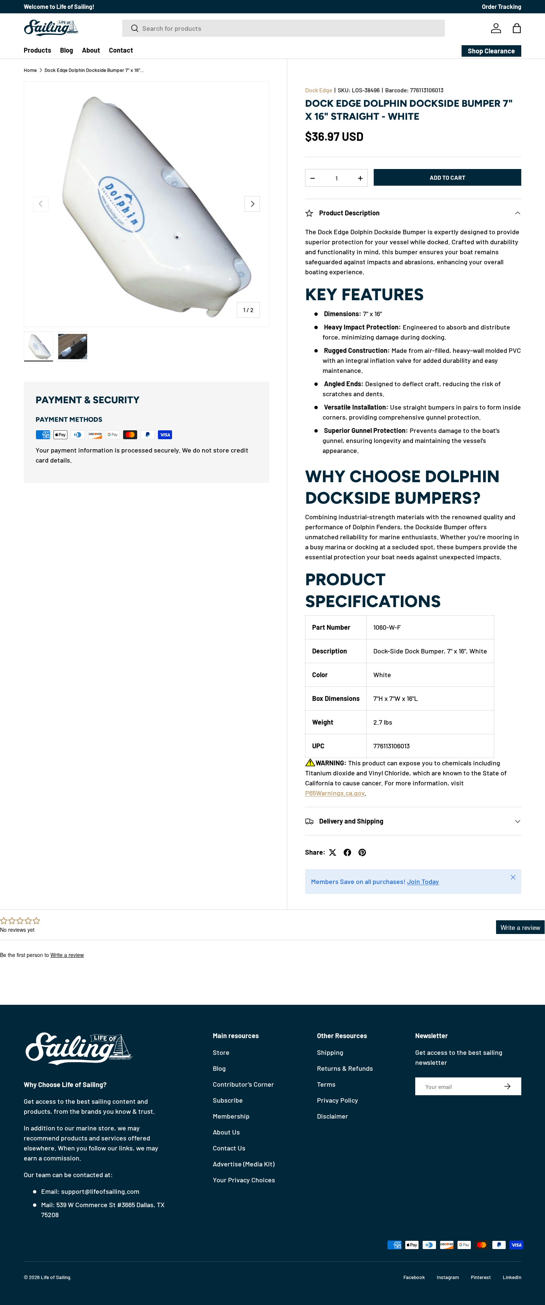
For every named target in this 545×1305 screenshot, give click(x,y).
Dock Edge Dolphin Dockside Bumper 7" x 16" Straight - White (94, 70)
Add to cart (447, 177)
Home (30, 70)
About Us (226, 1132)
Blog (66, 50)
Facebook (414, 1277)
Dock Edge (318, 89)
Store (221, 1052)
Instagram (448, 1277)
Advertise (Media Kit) (243, 1164)
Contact (121, 50)
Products (37, 50)
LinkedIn (512, 1277)
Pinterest (481, 1277)
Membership (231, 1116)
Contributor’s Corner (243, 1084)
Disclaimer (332, 1116)
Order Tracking (501, 6)
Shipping (330, 1052)
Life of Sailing (55, 1277)
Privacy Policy (337, 1100)
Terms (326, 1084)
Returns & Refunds (345, 1068)
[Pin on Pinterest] (362, 852)
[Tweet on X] (332, 852)
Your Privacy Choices (244, 1180)
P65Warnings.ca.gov (334, 793)
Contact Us (229, 1148)
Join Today (423, 882)
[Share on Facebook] (347, 852)
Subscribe (228, 1100)
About (91, 50)
